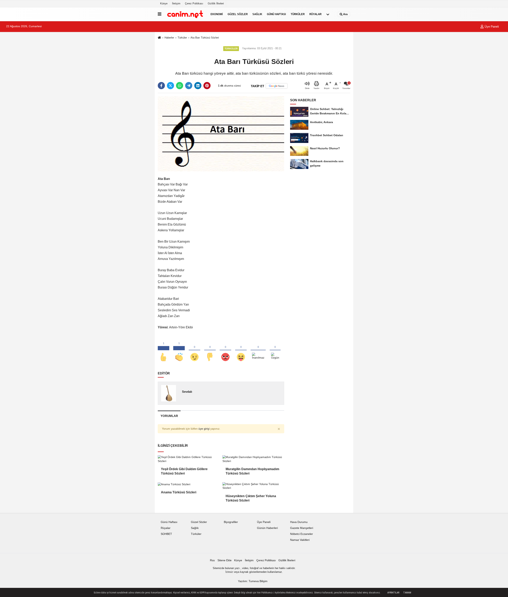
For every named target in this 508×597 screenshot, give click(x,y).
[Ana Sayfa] (159, 37)
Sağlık (257, 14)
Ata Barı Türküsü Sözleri (204, 37)
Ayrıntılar (393, 592)
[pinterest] (207, 85)
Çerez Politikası (194, 3)
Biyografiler (231, 522)
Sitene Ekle (224, 560)
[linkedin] (197, 85)
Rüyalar (315, 14)
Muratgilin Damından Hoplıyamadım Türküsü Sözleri (252, 471)
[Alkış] (179, 350)
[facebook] (161, 85)
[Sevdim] (194, 350)
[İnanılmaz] (258, 350)
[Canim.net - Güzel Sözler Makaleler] (185, 14)
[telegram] (188, 85)
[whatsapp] (179, 85)
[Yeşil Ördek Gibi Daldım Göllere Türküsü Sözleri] (188, 459)
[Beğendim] (163, 350)
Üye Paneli (491, 26)
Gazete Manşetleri (301, 528)
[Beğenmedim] (210, 350)
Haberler (169, 37)
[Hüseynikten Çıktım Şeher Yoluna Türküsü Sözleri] (253, 486)
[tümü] (328, 14)
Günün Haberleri (267, 528)
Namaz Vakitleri (300, 539)
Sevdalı (187, 391)
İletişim (176, 3)
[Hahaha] (241, 350)
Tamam (407, 592)
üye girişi (204, 428)
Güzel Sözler (238, 14)
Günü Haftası (276, 14)
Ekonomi (217, 14)
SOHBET (166, 533)
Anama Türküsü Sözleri (178, 492)
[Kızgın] (225, 350)
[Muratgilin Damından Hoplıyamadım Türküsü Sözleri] (253, 459)
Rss (212, 560)
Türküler (298, 14)
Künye (163, 3)
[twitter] (170, 85)
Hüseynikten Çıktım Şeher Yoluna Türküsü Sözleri (251, 498)
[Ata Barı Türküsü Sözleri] (221, 133)
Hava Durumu (299, 522)
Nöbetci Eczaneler (301, 533)
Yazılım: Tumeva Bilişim (252, 581)
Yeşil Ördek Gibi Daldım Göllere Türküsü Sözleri (184, 471)
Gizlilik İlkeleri (216, 3)
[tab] (169, 416)
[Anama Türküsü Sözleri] (188, 484)
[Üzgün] (275, 350)
